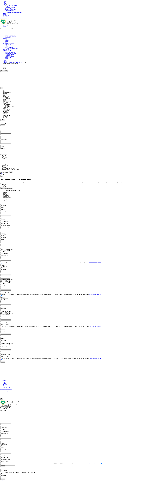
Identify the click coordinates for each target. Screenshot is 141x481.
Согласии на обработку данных (95, 229)
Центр (4, 95)
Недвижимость (5, 61)
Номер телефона (3, 470)
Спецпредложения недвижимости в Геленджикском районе (14, 62)
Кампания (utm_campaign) (5, 225)
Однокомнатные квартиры (10, 33)
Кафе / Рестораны (8, 44)
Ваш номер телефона (4, 440)
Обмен (6, 11)
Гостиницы (7, 45)
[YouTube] (3, 418)
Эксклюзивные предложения (10, 53)
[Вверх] (1, 399)
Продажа (4, 128)
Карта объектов (5, 16)
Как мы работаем (6, 25)
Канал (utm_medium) (4, 223)
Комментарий (3, 211)
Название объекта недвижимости (6, 214)
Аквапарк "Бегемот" (6, 115)
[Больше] (6, 4)
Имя (1, 468)
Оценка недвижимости (9, 10)
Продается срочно (8, 55)
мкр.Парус (5, 100)
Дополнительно (3, 154)
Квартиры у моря (8, 31)
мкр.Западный (5, 116)
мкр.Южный (5, 99)
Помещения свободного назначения (11, 48)
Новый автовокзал (6, 98)
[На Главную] (9, 23)
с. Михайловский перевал (7, 83)
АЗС (3, 114)
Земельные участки (8, 57)
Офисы (6, 46)
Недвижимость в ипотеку (9, 56)
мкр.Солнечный (6, 105)
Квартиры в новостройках (10, 32)
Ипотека (6, 6)
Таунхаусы (7, 41)
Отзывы (4, 13)
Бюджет (1, 473)
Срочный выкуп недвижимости (11, 5)
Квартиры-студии (8, 37)
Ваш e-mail (2, 207)
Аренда (4, 68)
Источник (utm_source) (4, 221)
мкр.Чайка (5, 117)
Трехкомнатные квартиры (10, 35)
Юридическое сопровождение (10, 7)
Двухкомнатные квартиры (10, 34)
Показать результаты (4, 172)
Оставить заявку (9, 188)
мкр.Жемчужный (6, 112)
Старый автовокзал (6, 110)
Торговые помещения (9, 47)
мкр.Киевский (5, 103)
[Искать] (12, 28)
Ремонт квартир (8, 8)
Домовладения (3, 380)
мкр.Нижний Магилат (7, 101)
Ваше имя (2, 203)
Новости (4, 14)
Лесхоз (4, 91)
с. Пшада (4, 84)
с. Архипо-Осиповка (6, 74)
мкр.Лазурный (5, 107)
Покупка (4, 67)
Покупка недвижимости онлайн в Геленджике (13, 12)
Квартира (4, 123)
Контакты (4, 26)
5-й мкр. (4, 108)
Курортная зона (5, 97)
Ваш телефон (3, 209)
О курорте (4, 2)
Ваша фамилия (3, 205)
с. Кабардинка (5, 80)
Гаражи (6, 58)
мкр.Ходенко (5, 93)
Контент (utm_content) (4, 227)
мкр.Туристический (6, 109)
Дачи (6, 42)
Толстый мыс (5, 111)
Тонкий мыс (5, 94)
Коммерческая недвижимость (6, 389)
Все (3, 73)
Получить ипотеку (3, 18)
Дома (6, 39)
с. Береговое (5, 82)
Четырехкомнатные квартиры (10, 36)
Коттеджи (7, 40)
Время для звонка (3, 427)
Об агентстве (5, 3)
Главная (4, 1)
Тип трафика (2, 219)
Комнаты (2, 148)
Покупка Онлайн (6, 15)
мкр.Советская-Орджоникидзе (8, 106)
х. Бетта (4, 85)
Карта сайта (5, 419)
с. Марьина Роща (6, 81)
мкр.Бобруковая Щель (7, 92)
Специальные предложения (10, 52)
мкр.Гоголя (5, 113)
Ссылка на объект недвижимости (6, 217)
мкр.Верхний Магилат (7, 104)
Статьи (1, 419)
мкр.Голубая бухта (6, 96)
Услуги (4, 4)
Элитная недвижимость (9, 54)
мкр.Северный (5, 102)
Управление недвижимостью (10, 9)
